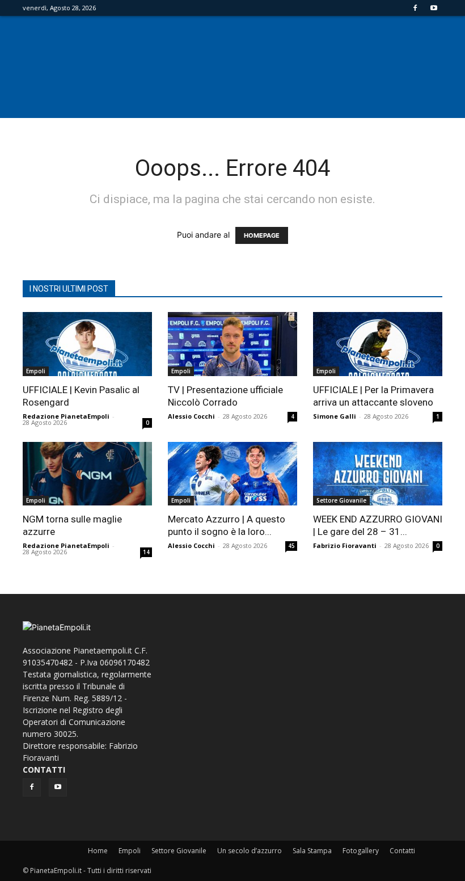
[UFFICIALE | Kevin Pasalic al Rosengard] (87, 344)
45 (291, 546)
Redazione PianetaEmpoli (66, 416)
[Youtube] (433, 8)
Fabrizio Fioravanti (345, 545)
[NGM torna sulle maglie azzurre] (87, 474)
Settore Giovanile (341, 500)
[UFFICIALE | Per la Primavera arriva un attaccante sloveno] (377, 344)
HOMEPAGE (262, 235)
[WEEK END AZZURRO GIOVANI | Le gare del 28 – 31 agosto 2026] (377, 474)
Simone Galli (334, 416)
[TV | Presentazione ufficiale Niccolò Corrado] (232, 344)
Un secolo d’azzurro (249, 850)
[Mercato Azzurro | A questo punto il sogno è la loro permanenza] (232, 474)
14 (146, 552)
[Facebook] (415, 8)
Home (98, 850)
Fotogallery (361, 850)
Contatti (402, 850)
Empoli (35, 371)
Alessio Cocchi (191, 416)
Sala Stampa (312, 850)
